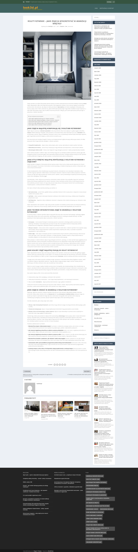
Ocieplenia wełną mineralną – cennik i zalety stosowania (37, 478)
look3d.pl (50, 26)
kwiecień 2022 (97, 170)
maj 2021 (96, 209)
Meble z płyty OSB (27, 482)
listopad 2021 (97, 188)
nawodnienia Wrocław (106, 509)
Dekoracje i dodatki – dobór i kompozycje (101, 309)
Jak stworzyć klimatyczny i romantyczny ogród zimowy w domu (48, 416)
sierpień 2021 (97, 199)
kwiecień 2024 (97, 110)
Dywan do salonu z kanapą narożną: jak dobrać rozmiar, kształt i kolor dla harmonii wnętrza (104, 456)
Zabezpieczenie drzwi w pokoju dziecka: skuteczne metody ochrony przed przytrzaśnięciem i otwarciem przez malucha (103, 46)
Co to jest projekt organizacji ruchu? (32, 495)
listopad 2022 (97, 146)
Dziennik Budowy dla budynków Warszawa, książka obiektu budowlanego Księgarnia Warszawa (36, 504)
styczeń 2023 (97, 138)
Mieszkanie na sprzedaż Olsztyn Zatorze (39, 2)
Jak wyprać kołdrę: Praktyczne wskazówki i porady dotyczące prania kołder (103, 408)
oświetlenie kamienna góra (94, 518)
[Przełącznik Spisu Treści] (57, 116)
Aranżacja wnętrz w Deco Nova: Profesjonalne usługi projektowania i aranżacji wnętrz (50, 348)
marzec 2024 (97, 114)
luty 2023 (96, 135)
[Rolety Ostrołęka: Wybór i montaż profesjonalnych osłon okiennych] (32, 406)
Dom (96, 8)
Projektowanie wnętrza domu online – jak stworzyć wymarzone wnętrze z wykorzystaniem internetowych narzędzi (103, 372)
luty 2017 (96, 280)
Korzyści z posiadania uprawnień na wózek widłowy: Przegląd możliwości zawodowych (36, 499)
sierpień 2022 (97, 156)
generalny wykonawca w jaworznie (96, 495)
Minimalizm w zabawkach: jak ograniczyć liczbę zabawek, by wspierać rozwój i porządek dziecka (103, 27)
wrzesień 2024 (97, 103)
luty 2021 (96, 220)
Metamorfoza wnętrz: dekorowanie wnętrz (39, 326)
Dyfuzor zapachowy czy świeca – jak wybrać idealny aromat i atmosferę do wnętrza (103, 420)
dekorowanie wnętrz (92, 485)
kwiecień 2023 (97, 128)
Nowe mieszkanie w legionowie (94, 512)
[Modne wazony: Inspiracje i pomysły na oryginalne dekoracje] (65, 406)
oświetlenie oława (91, 521)
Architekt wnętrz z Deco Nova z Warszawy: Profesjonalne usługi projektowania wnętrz (103, 396)
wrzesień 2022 (97, 153)
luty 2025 (96, 100)
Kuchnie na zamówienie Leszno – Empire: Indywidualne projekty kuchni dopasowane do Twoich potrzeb (102, 432)
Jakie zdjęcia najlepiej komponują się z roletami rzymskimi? (41, 118)
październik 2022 (98, 149)
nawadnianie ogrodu (92, 509)
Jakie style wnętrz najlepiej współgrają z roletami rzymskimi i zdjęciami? (44, 120)
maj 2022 (96, 167)
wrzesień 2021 (97, 195)
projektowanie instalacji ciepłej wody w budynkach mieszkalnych (97, 528)
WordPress (50, 551)
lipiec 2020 (96, 245)
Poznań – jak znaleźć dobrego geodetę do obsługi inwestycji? (35, 486)
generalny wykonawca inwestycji (95, 492)
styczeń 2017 (97, 284)
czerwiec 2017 (97, 273)
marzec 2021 (97, 216)
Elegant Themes (37, 551)
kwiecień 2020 (97, 255)
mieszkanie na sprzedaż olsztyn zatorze (97, 506)
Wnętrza (62, 26)
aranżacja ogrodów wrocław (94, 476)
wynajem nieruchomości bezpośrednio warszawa (100, 539)
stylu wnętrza (61, 107)
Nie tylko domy (98, 318)
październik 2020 (98, 234)
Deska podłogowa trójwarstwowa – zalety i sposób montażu (36, 509)
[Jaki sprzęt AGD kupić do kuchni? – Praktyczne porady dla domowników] (82, 406)
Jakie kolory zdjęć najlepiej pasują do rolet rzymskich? (40, 123)
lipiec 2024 (96, 107)
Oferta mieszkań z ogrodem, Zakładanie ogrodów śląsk (68, 487)
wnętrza (29, 132)
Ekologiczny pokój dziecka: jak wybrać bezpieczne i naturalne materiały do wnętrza (103, 39)
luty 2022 (96, 177)
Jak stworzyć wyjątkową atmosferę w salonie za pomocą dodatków (45, 330)
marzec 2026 (97, 85)
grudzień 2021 (97, 185)
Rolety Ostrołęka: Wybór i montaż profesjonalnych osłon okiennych (31, 415)
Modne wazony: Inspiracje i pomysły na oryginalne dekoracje (65, 415)
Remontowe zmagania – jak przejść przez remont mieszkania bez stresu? (35, 514)
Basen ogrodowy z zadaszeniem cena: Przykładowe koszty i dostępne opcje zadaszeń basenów (103, 349)
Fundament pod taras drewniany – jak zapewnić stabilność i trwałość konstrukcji (35, 491)
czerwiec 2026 (97, 75)
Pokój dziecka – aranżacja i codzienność (101, 326)
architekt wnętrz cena (92, 479)
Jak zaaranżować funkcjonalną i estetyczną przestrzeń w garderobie (103, 360)
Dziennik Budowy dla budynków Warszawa (98, 488)
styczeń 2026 (97, 92)
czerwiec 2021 (97, 206)
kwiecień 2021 (97, 213)
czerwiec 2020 (97, 248)
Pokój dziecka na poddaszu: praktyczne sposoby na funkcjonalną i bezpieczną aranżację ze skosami (103, 33)
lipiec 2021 (96, 202)
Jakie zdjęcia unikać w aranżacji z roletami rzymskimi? (40, 124)
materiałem (80, 132)
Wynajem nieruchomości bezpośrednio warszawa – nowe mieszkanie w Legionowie (68, 491)
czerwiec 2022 (97, 163)
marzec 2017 (97, 277)
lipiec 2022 (96, 160)
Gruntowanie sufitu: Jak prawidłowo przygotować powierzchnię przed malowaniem (49, 342)
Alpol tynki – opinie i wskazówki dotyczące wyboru (35, 475)
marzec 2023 (97, 131)
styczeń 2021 (97, 223)
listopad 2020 (97, 231)
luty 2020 (96, 262)
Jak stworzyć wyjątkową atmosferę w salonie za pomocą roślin (44, 334)
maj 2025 (96, 96)
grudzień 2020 (97, 227)
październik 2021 (98, 192)
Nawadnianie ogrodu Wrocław (61, 478)
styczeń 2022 (97, 181)
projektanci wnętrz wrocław (94, 525)
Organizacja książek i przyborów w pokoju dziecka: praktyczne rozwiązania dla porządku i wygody (104, 385)
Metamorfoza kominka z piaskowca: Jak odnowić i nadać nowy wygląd (46, 338)
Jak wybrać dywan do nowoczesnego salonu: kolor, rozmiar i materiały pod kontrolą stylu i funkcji (103, 444)
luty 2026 (96, 89)
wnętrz (85, 103)
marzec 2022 (97, 174)
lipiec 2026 (96, 71)
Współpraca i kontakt (107, 8)
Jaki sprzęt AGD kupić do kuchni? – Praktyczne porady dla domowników (81, 415)
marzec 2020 (97, 259)
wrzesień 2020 (97, 238)
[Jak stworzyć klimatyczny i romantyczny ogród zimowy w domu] (48, 407)
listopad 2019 (97, 270)
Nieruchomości (98, 321)
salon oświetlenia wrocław (94, 535)
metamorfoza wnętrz (92, 502)
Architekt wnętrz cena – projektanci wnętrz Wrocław (67, 475)
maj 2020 (96, 252)
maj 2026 (96, 78)
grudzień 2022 (97, 142)
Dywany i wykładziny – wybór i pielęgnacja (102, 314)
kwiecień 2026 (97, 82)
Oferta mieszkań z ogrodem (94, 515)
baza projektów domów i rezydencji (96, 482)
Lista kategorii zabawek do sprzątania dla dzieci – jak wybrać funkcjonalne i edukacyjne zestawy (103, 53)
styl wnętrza (39, 282)
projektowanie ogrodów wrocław (96, 532)
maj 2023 (96, 124)
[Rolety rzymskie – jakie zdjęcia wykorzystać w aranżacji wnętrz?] (57, 66)
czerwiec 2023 (97, 121)
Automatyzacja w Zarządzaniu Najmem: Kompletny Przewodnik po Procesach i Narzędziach (67, 482)
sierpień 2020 (97, 241)
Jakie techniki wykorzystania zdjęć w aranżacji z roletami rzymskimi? (43, 121)
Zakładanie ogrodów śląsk (93, 542)
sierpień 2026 (97, 68)
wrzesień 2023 (97, 117)
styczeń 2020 (97, 266)
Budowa (96, 305)
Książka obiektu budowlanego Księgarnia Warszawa (97, 499)
